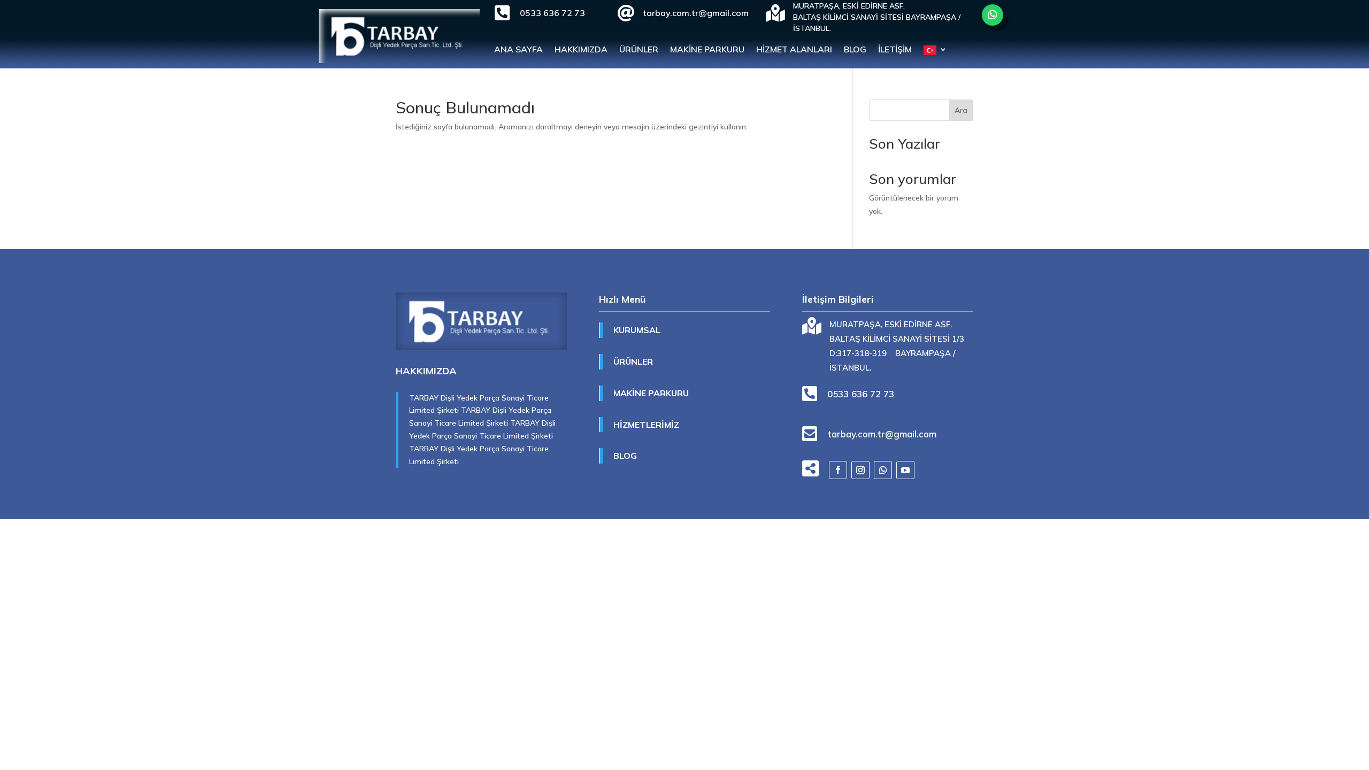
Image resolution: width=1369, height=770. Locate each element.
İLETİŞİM (895, 50)
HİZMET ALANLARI (794, 50)
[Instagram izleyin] (860, 470)
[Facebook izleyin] (838, 470)
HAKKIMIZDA (581, 50)
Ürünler (638, 50)
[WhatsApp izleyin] (992, 15)
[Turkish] (935, 52)
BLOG (855, 50)
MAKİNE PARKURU (707, 50)
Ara (961, 110)
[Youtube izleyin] (905, 470)
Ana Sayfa (518, 50)
